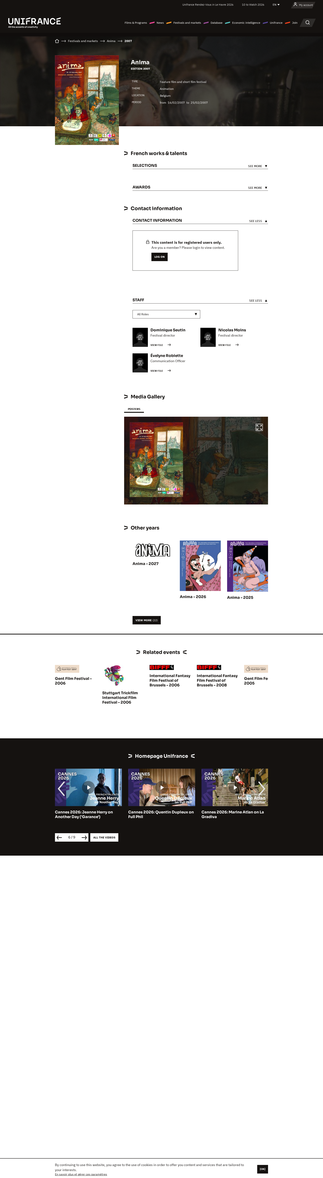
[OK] (262, 1169)
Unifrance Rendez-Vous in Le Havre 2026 (207, 4)
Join (295, 22)
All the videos (104, 837)
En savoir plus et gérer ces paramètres (81, 1174)
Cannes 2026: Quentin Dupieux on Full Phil (88, 814)
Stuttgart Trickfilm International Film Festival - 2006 (120, 698)
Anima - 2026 (193, 597)
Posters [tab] (134, 409)
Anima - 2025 (240, 597)
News (160, 22)
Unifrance (276, 22)
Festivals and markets (187, 22)
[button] (259, 427)
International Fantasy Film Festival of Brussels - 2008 (217, 681)
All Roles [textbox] (143, 314)
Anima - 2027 (146, 563)
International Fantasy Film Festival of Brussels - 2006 (170, 681)
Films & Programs (136, 22)
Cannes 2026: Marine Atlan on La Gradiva (159, 814)
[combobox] (166, 314)
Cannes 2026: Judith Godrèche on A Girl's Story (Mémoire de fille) (234, 814)
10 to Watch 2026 (253, 4)
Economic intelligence (246, 22)
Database (216, 22)
